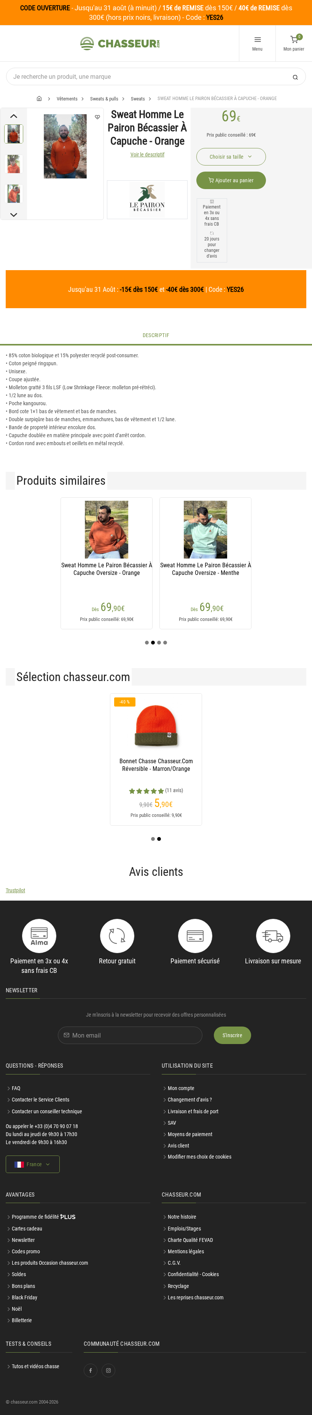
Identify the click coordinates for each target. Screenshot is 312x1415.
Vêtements (67, 99)
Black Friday (24, 1297)
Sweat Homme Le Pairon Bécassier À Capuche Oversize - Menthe (205, 569)
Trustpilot (15, 890)
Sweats (138, 99)
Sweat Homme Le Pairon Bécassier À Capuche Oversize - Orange (106, 569)
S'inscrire (233, 1035)
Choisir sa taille (227, 157)
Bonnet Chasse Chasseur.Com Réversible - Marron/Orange (156, 765)
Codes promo (26, 1251)
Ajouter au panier (233, 180)
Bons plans (23, 1286)
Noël (17, 1309)
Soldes (19, 1274)
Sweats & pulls (104, 99)
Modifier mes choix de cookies (199, 1157)
